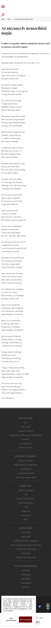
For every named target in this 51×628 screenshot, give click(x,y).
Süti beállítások (11, 619)
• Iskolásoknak (25, 469)
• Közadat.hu (25, 553)
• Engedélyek (25, 579)
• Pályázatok (25, 575)
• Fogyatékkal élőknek (25, 473)
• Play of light (25, 427)
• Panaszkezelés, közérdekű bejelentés (25, 545)
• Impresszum (25, 537)
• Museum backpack (25, 431)
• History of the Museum (25, 499)
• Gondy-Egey (25, 532)
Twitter (40, 606)
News (9, 19)
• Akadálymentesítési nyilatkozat (25, 541)
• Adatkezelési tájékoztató (25, 549)
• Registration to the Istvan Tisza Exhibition (25, 435)
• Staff (25, 507)
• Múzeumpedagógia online (25, 477)
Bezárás (32, 599)
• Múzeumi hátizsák (25, 461)
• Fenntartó (25, 570)
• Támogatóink (25, 583)
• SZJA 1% (25, 587)
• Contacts (25, 439)
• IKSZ (25, 423)
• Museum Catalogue (25, 490)
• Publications (25, 515)
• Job (26, 494)
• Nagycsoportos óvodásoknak (25, 465)
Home (3, 19)
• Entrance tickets (25, 448)
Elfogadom (25, 619)
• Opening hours (25, 443)
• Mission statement (25, 503)
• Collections (25, 511)
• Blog (25, 519)
